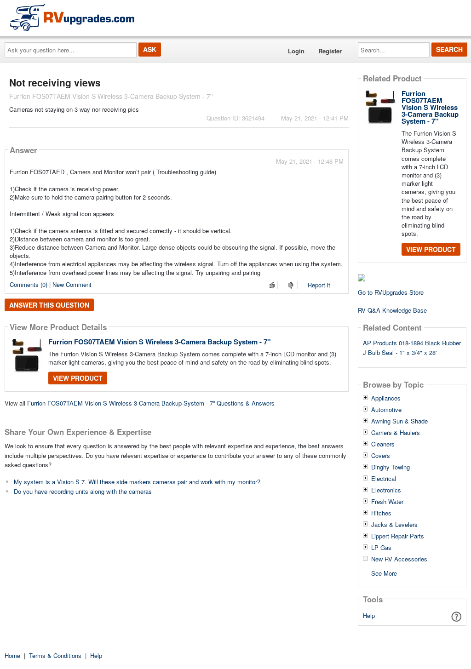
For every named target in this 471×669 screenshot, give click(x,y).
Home (12, 655)
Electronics (386, 490)
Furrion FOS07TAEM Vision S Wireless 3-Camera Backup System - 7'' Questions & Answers (151, 403)
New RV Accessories (399, 559)
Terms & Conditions (55, 655)
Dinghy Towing (390, 467)
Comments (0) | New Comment (51, 284)
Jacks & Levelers (394, 524)
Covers (380, 455)
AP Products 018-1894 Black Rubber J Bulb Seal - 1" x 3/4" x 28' (412, 347)
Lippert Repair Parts (397, 536)
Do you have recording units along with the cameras (83, 491)
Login (296, 50)
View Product (78, 378)
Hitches (381, 513)
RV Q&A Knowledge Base (392, 310)
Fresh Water (387, 501)
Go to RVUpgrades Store (391, 292)
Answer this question (49, 304)
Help (369, 615)
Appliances (386, 398)
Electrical (383, 478)
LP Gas (381, 547)
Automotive (386, 409)
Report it (319, 285)
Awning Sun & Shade (399, 421)
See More (384, 573)
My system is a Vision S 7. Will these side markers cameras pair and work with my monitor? (137, 481)
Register (330, 50)
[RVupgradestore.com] (72, 17)
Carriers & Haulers (395, 432)
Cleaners (383, 444)
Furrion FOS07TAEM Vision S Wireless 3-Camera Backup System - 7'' (159, 342)
